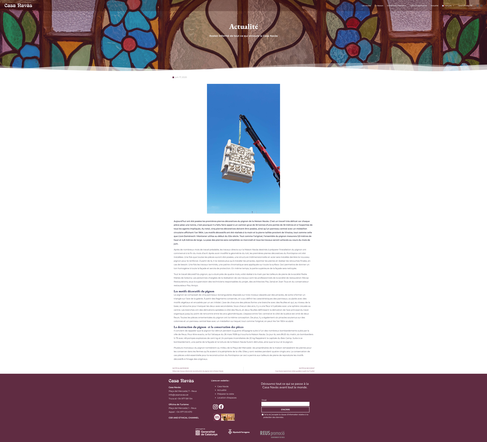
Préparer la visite (225, 394)
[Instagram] (477, 6)
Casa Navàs (223, 386)
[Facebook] (481, 6)
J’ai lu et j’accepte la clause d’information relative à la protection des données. (285, 416)
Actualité (221, 390)
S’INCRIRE (285, 409)
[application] (453, 5)
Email (264, 400)
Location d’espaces (227, 398)
